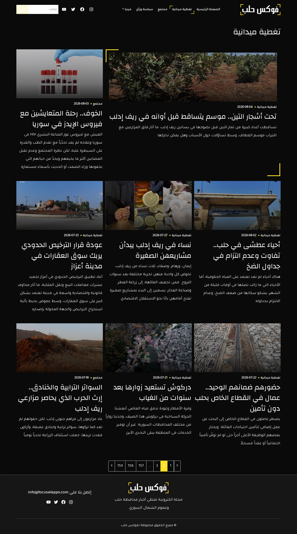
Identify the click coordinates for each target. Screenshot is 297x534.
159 (119, 466)
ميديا (128, 9)
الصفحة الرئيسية (208, 9)
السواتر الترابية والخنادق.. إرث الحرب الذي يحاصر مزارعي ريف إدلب (60, 398)
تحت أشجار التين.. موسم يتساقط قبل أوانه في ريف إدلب (193, 116)
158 (129, 466)
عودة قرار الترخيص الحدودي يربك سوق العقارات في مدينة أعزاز (61, 255)
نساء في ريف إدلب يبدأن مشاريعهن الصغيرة (155, 250)
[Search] (22, 9)
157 (140, 466)
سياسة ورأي (144, 9)
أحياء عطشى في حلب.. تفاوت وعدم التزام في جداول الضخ (246, 255)
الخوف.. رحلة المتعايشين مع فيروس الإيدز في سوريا (61, 118)
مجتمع (162, 9)
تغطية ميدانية (182, 9)
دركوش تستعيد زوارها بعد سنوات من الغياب (152, 392)
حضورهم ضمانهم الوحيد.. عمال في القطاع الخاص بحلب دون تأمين (237, 398)
